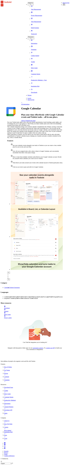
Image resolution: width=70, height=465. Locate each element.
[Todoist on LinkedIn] (4, 445)
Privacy (6, 452)
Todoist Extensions (14, 287)
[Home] (6, 4)
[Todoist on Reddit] (4, 448)
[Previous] (8, 273)
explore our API (50, 348)
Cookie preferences (9, 455)
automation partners (38, 348)
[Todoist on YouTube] (4, 443)
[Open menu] (64, 5)
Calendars (6, 287)
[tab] (8, 276)
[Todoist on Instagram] (4, 446)
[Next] (8, 279)
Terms (5, 454)
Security (6, 451)
